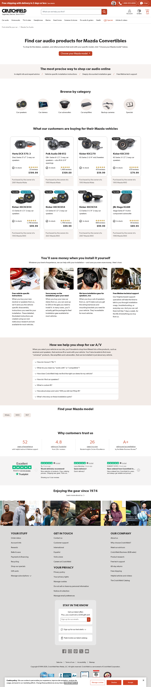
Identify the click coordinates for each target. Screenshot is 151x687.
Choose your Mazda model (74, 53)
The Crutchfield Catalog (120, 581)
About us (114, 538)
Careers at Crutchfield (62, 562)
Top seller (49, 139)
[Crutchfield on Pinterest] (75, 651)
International (59, 548)
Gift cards (15, 571)
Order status (16, 538)
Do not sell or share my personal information (71, 586)
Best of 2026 (25, 192)
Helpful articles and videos (121, 576)
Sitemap (92, 662)
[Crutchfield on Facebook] (64, 651)
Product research (117, 557)
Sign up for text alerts (74, 630)
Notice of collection (61, 591)
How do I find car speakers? (48, 379)
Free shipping (28, 3)
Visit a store (58, 557)
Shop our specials (18, 566)
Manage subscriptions (20, 576)
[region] (75, 513)
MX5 (17, 415)
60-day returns (116, 566)
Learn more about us (74, 495)
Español (57, 552)
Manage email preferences (64, 596)
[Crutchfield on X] (81, 651)
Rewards (14, 548)
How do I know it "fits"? (46, 362)
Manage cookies (60, 582)
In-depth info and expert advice (27, 74)
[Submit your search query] (104, 12)
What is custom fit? (44, 385)
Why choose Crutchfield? (121, 543)
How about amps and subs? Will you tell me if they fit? (58, 391)
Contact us (58, 538)
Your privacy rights (61, 577)
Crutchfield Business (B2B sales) (123, 552)
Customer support (61, 543)
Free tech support (118, 562)
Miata (7, 415)
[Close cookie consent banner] (143, 680)
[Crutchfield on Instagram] (70, 651)
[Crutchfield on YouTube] (87, 651)
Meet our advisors (118, 548)
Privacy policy (59, 572)
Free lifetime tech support (126, 74)
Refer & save (16, 552)
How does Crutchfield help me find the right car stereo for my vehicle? (65, 374)
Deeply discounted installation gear (96, 74)
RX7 (27, 415)
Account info (16, 543)
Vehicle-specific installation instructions (61, 74)
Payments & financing (19, 557)
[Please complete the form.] (88, 619)
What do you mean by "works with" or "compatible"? (58, 368)
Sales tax (59, 662)
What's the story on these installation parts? (54, 397)
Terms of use (69, 662)
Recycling (15, 562)
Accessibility (81, 662)
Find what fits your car (10, 27)
